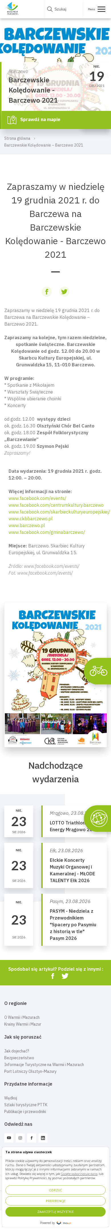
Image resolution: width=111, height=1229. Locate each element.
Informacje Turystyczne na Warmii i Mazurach (44, 1064)
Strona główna (17, 138)
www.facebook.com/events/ (37, 498)
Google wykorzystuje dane (79, 1174)
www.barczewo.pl (27, 525)
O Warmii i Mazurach (22, 1017)
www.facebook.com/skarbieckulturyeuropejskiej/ (59, 512)
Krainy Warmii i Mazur (22, 1024)
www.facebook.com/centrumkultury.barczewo (56, 505)
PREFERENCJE (55, 1201)
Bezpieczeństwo (19, 1057)
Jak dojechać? (16, 1051)
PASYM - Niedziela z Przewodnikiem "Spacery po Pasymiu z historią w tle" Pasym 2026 (73, 924)
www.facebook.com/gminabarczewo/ (47, 532)
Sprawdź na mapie (39, 119)
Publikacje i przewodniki (25, 1111)
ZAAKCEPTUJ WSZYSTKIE (55, 1211)
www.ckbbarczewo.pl (31, 518)
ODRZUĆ (55, 1190)
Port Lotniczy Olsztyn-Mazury (30, 1071)
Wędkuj (10, 1098)
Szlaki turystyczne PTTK (25, 1104)
